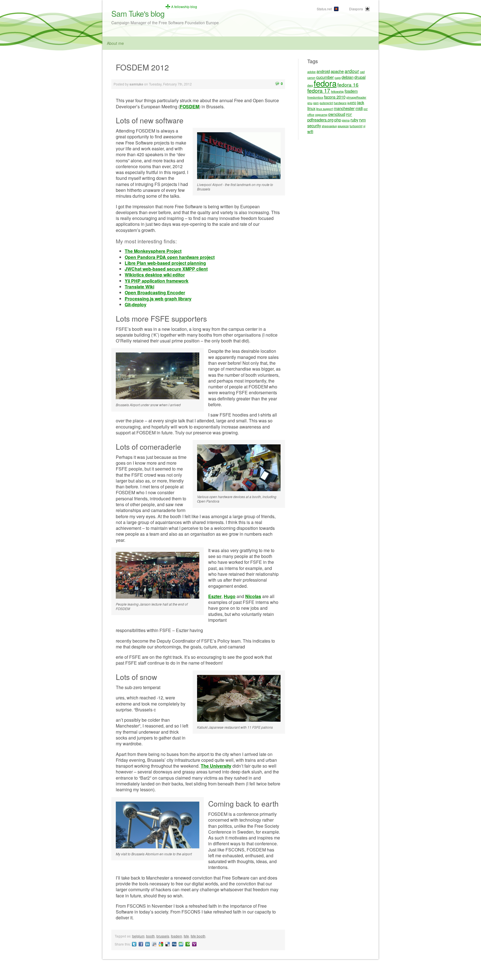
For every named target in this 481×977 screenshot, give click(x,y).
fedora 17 (318, 90)
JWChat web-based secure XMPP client (166, 269)
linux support (324, 109)
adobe (311, 72)
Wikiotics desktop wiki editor (155, 274)
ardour (352, 70)
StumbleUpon (181, 944)
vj (364, 126)
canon (311, 77)
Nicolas (253, 596)
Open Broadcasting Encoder (155, 292)
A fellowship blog (184, 6)
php (337, 120)
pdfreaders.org (320, 120)
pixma (346, 120)
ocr (366, 109)
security (314, 125)
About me (115, 43)
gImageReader (356, 97)
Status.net (324, 8)
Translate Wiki (139, 286)
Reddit (154, 944)
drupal (359, 77)
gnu (309, 103)
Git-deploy (135, 304)
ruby (354, 120)
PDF (349, 114)
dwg (310, 85)
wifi (310, 131)
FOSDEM (189, 106)
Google (161, 944)
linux (311, 108)
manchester (344, 108)
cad (362, 72)
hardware (340, 103)
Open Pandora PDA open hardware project (170, 257)
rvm (362, 120)
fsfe (186, 936)
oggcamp (321, 114)
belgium (138, 936)
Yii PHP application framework (156, 281)
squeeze (343, 126)
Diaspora (356, 8)
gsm (316, 103)
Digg (174, 944)
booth (150, 936)
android (323, 71)
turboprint (356, 126)
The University (216, 766)
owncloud (336, 114)
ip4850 (351, 103)
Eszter (215, 596)
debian (348, 77)
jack (360, 102)
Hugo (229, 596)
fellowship (337, 91)
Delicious (167, 944)
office (310, 114)
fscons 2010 (334, 97)
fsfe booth (198, 936)
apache (337, 71)
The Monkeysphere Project (153, 251)
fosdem (176, 936)
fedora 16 (348, 84)
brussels (162, 936)
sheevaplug (329, 126)
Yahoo (194, 944)
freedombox (315, 97)
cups (338, 77)
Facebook (141, 944)
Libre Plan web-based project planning (165, 263)
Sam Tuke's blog (138, 13)
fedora (325, 83)
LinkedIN (147, 944)
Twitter (134, 944)
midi (359, 108)
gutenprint (326, 103)
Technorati (187, 944)
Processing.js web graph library (158, 298)
